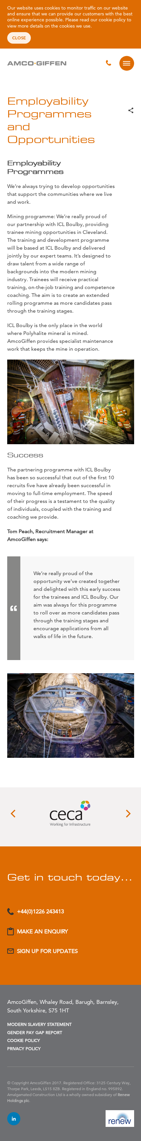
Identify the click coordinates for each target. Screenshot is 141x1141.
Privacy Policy (24, 1048)
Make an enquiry (42, 931)
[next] (127, 813)
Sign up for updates (47, 951)
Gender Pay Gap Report (34, 1032)
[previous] (13, 813)
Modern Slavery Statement (39, 1024)
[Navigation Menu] (126, 63)
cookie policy (112, 20)
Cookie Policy (23, 1040)
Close (19, 37)
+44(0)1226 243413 (40, 911)
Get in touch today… (69, 877)
